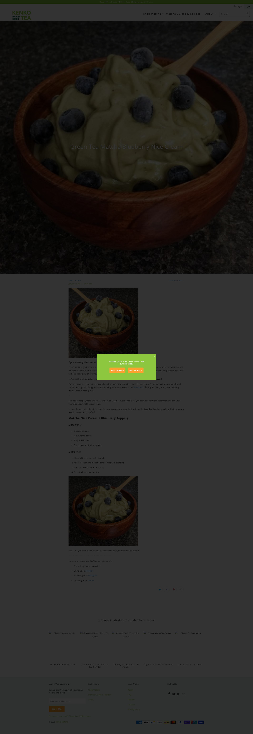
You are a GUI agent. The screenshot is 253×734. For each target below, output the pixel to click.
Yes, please (117, 370)
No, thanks (135, 370)
